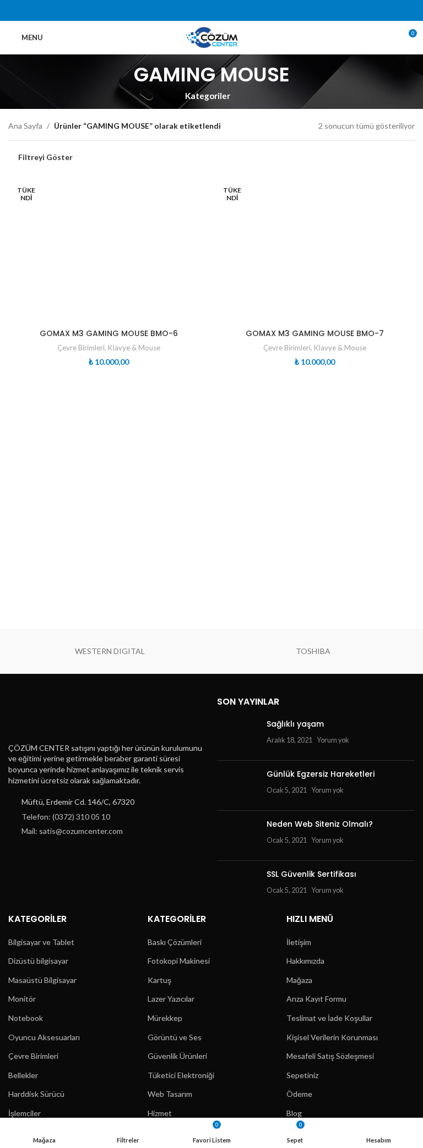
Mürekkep (165, 1018)
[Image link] (62, 715)
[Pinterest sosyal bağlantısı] (218, 10)
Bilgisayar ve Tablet (41, 942)
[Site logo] (211, 36)
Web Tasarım (170, 1093)
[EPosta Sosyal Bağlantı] (205, 10)
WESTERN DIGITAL (110, 651)
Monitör (22, 998)
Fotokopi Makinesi (179, 960)
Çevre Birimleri (81, 347)
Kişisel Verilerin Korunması (332, 1037)
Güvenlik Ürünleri (177, 1056)
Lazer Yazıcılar (171, 998)
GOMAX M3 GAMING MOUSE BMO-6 (109, 333)
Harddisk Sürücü (36, 1093)
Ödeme (299, 1093)
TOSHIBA (313, 651)
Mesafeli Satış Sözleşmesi (330, 1056)
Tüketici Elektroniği (181, 1075)
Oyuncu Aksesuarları (44, 1037)
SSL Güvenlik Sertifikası (311, 874)
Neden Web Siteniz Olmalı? (320, 824)
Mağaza (299, 980)
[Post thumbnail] (237, 735)
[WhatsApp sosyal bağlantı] (246, 10)
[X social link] (190, 10)
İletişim (298, 942)
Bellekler (23, 1075)
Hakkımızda (305, 960)
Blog (294, 1113)
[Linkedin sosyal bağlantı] (232, 10)
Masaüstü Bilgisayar (42, 980)
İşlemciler (24, 1113)
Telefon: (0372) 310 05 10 (65, 816)
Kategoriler (207, 96)
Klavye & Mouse (134, 347)
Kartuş (159, 980)
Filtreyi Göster (45, 157)
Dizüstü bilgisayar (38, 960)
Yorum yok (333, 740)
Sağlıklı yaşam (295, 723)
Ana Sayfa (25, 125)
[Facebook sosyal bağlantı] (176, 10)
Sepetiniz (302, 1075)
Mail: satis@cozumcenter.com (72, 831)
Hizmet (160, 1113)
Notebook (25, 1018)
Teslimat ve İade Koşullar (329, 1018)
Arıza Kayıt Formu (316, 998)
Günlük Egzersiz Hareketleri (321, 773)
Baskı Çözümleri (175, 942)
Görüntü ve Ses (175, 1037)
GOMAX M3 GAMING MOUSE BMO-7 (315, 333)
